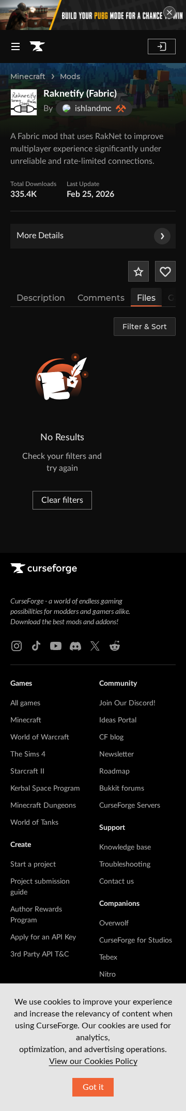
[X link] (95, 646)
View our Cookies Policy (93, 1061)
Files (146, 298)
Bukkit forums (121, 788)
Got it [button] (93, 1087)
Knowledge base (125, 847)
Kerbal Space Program (45, 788)
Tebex (108, 957)
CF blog (111, 737)
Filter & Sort (144, 326)
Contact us (116, 881)
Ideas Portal (117, 720)
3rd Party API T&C (39, 954)
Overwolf (114, 923)
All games (25, 703)
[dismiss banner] (169, 12)
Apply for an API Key (43, 937)
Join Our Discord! (127, 703)
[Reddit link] (115, 646)
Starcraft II (27, 771)
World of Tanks (34, 822)
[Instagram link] (16, 646)
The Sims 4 (27, 754)
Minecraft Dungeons (43, 805)
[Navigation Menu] (15, 46)
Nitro (107, 974)
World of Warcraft (39, 737)
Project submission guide (40, 887)
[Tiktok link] (36, 646)
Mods (70, 76)
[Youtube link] (56, 646)
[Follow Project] (165, 271)
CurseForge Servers (129, 805)
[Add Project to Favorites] (138, 271)
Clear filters (62, 500)
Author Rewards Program (36, 915)
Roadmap (114, 771)
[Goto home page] (37, 46)
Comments (101, 298)
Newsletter (116, 754)
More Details (40, 236)
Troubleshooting (124, 864)
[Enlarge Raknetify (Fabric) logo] (23, 102)
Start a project (33, 864)
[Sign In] (162, 46)
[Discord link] (75, 646)
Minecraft (27, 76)
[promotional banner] (93, 15)
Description (41, 298)
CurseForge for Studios (135, 940)
